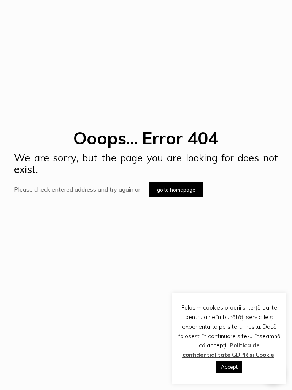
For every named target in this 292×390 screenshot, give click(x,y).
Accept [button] (229, 367)
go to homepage (176, 190)
